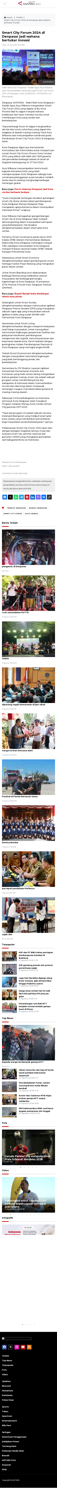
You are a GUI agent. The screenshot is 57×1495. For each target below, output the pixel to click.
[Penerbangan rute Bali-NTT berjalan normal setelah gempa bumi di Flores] (9, 1007)
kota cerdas (31, 514)
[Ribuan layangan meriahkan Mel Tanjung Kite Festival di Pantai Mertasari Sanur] (28, 777)
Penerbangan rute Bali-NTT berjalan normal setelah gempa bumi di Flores (34, 1006)
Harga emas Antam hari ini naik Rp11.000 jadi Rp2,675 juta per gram (34, 994)
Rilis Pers (6, 1425)
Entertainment (9, 1421)
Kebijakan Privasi (10, 1441)
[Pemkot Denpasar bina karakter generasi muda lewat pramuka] (28, 823)
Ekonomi (6, 1386)
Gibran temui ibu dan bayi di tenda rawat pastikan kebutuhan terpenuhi (36, 1073)
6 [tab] (30, 1214)
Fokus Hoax (8, 1400)
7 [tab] (34, 1214)
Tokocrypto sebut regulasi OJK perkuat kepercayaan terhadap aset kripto (25, 1203)
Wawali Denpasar (38, 508)
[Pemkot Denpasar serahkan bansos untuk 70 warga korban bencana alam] (28, 731)
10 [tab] (46, 1214)
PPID (4, 1469)
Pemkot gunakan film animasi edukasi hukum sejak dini (26, 933)
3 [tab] (28, 1167)
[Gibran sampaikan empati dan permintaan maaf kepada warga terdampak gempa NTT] (28, 1042)
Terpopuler (8, 944)
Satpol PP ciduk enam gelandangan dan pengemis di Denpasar (23, 565)
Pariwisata (7, 1395)
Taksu (5, 1411)
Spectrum (7, 1416)
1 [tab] (20, 1167)
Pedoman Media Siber (13, 1451)
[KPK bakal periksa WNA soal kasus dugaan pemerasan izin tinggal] (9, 1112)
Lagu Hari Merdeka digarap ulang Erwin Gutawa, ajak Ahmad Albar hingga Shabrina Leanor (35, 981)
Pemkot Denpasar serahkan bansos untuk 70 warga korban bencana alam (26, 749)
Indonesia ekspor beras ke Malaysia (28, 1316)
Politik (19, 17)
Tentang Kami (9, 1446)
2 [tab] (24, 1167)
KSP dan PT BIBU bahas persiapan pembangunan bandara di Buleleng (36, 955)
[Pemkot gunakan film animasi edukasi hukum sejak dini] (28, 915)
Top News (7, 1018)
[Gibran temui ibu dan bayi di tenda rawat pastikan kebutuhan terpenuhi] (9, 1074)
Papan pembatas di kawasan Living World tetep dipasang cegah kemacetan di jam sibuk (28, 703)
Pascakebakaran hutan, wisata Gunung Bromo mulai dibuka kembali (34, 1086)
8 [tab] (38, 1214)
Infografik (7, 1218)
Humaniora (7, 1390)
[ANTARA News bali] (31, 3)
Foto (4, 1123)
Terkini (5, 1356)
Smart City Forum (12, 514)
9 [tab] (42, 1214)
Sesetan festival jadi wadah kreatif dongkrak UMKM (26, 657)
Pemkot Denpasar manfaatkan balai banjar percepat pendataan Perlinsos (25, 887)
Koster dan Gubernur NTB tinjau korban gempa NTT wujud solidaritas (35, 1098)
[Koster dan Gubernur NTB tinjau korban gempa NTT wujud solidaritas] (9, 1099)
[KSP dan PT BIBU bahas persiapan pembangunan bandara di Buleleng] (9, 956)
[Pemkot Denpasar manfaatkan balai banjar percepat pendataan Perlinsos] (28, 869)
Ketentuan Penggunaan (14, 1437)
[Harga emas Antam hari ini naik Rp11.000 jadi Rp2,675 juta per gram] (9, 995)
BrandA (5, 1455)
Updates (6, 1381)
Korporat (6, 1465)
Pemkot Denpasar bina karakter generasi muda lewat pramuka (27, 841)
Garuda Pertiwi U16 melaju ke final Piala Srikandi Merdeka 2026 (27, 1158)
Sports (5, 1407)
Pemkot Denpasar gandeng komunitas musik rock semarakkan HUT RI (26, 611)
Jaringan (6, 1432)
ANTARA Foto (9, 1460)
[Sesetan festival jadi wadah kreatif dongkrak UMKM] (28, 639)
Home (9, 17)
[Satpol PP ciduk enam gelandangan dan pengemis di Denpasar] (28, 547)
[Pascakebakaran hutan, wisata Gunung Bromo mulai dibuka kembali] (9, 1086)
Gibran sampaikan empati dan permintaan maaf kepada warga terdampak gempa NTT (28, 1060)
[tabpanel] (28, 1147)
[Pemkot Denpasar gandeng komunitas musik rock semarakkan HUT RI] (28, 593)
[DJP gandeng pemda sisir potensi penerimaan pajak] (9, 969)
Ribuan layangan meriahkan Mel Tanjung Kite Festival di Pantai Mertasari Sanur (26, 795)
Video (5, 1170)
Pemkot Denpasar (16, 508)
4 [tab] (32, 1167)
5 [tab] (36, 1167)
